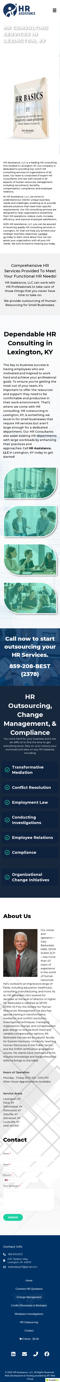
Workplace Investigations (29, 1314)
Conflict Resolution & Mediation (29, 1305)
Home (29, 1280)
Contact (29, 1330)
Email (7, 1164)
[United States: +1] (7, 1180)
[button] (30, 483)
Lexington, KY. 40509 (19, 1262)
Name (7, 1153)
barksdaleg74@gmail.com (22, 1266)
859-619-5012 (15, 1254)
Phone (7, 1175)
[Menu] (54, 10)
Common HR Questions (29, 1289)
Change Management (29, 1297)
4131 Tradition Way (18, 1259)
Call (25, 448)
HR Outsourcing (29, 1322)
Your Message (11, 1186)
